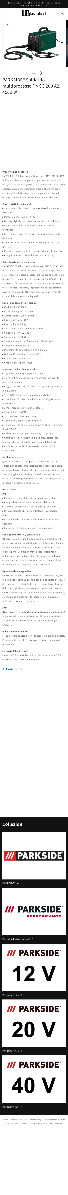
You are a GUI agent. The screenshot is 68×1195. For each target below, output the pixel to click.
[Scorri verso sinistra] (27, 73)
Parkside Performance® (16, 939)
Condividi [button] (14, 669)
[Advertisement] (34, 132)
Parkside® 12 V (10, 995)
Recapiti (41, 1123)
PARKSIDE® (8, 883)
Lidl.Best (13, 1120)
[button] (3, 12)
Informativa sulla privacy (24, 1123)
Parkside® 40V (10, 1106)
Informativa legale (55, 1123)
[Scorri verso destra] (40, 73)
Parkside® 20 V (10, 1051)
